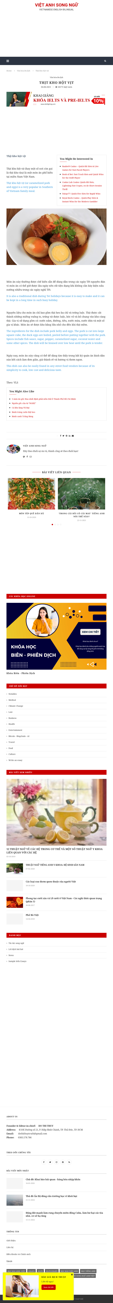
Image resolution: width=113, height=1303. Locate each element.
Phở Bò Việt (32, 915)
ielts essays (51, 1271)
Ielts (40, 1271)
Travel (12, 742)
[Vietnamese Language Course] (56, 636)
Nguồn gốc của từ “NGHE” (24, 403)
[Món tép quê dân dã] (31, 494)
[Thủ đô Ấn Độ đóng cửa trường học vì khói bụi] (14, 1200)
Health (12, 724)
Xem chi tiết (49, 1287)
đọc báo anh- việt (16, 1271)
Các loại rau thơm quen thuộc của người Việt (51, 881)
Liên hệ (10, 1247)
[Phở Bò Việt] (14, 919)
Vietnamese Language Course (24, 673)
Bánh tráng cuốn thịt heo (23, 412)
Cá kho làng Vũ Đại (20, 407)
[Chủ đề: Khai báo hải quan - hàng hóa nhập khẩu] (14, 1183)
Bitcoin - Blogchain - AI (19, 736)
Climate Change (16, 706)
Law (11, 712)
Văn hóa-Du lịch (23, 70)
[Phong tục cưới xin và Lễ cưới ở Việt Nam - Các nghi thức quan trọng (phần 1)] (14, 902)
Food (11, 748)
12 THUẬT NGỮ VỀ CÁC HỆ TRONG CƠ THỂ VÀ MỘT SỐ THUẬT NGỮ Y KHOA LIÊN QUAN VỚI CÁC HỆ (54, 850)
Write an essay (15, 760)
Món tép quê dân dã (31, 513)
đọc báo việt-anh (69, 1271)
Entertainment (15, 730)
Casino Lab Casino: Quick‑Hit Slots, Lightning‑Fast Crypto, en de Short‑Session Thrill (82, 186)
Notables (13, 694)
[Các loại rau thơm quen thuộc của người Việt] (14, 885)
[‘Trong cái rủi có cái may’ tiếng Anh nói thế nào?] (81, 494)
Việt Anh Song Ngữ (35, 445)
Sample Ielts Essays (17, 961)
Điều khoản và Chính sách (18, 1254)
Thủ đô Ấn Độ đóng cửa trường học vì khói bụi (51, 1196)
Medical (12, 700)
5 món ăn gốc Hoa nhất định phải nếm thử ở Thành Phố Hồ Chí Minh (44, 399)
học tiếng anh (88, 1271)
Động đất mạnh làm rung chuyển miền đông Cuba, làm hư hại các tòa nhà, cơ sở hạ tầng (64, 1214)
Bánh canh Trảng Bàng (22, 416)
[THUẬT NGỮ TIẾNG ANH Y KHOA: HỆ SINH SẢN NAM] (14, 868)
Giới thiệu (11, 1240)
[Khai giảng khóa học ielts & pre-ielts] (56, 93)
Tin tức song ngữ (16, 943)
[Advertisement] (56, 35)
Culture (12, 754)
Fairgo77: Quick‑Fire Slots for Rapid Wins (81, 193)
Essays (31, 1271)
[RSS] (69, 1162)
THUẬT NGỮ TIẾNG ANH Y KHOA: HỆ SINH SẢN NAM (55, 864)
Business (12, 718)
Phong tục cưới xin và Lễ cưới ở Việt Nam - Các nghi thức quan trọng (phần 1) (64, 900)
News (11, 955)
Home (9, 70)
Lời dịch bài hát (16, 949)
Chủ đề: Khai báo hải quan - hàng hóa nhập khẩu (53, 1179)
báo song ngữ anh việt (83, 1276)
